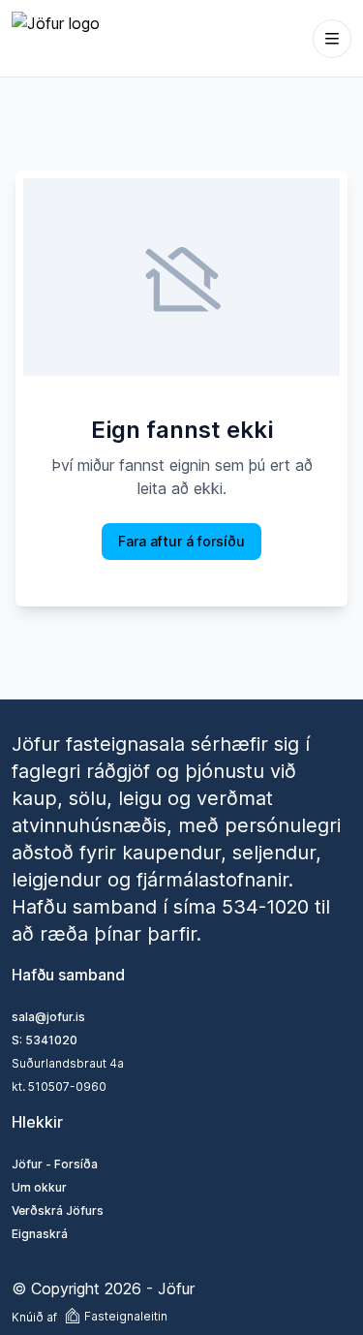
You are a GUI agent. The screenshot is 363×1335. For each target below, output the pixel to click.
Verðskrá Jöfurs (58, 1210)
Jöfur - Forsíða (55, 1164)
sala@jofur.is (48, 1016)
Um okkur (39, 1187)
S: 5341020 (44, 1040)
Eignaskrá (40, 1233)
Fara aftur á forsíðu (181, 541)
